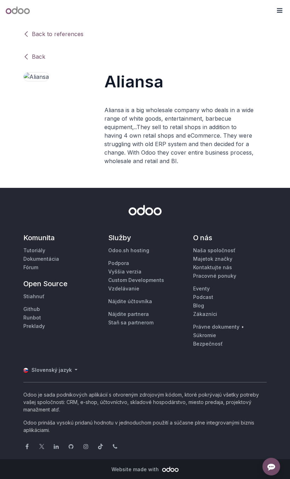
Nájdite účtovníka (130, 301)
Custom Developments (136, 280)
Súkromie (204, 335)
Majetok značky (212, 259)
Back (38, 56)
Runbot (32, 317)
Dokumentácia (41, 259)
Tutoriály (34, 250)
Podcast (203, 297)
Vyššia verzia (124, 272)
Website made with (135, 469)
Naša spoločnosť (214, 250)
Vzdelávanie (123, 288)
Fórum (30, 267)
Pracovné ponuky (214, 276)
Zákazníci (205, 314)
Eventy (201, 288)
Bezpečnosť (208, 344)
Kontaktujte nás (212, 267)
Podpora (118, 263)
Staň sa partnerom (130, 322)
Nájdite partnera (128, 314)
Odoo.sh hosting (128, 250)
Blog (198, 305)
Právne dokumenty (216, 327)
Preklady (34, 326)
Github (31, 309)
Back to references (57, 33)
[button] (279, 10)
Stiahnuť (34, 296)
